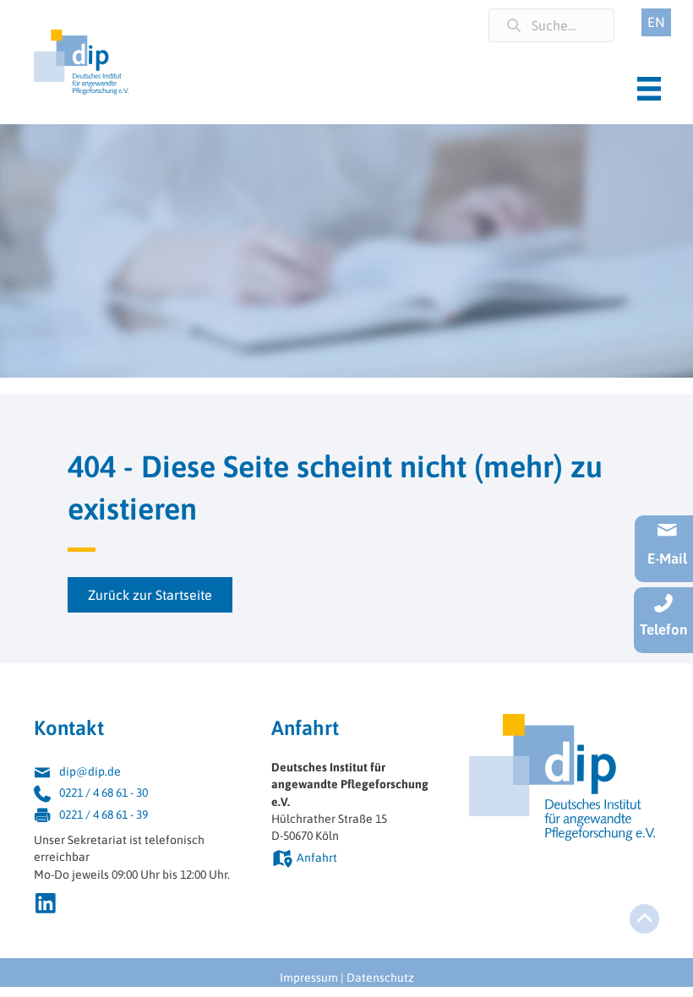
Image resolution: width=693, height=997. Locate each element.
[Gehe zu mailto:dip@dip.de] (135, 773)
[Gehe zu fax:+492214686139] (135, 816)
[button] (150, 595)
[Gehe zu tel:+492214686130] (135, 794)
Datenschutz (380, 977)
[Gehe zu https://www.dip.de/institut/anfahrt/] (353, 859)
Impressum (309, 977)
